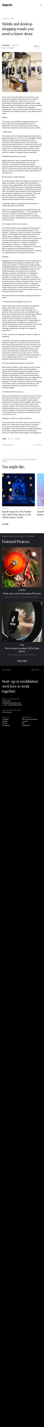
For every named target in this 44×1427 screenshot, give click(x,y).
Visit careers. (7, 712)
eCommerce (15, 45)
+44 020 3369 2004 (14, 705)
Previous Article (8, 445)
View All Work (22, 661)
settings (17, 1420)
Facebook (6, 725)
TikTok (4, 723)
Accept (6, 1423)
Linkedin (17, 439)
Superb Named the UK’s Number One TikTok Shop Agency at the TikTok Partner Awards (16, 514)
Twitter (10, 439)
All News (5, 524)
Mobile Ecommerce (8, 48)
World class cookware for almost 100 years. (22, 593)
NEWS (12, 19)
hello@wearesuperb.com (11, 703)
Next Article (37, 445)
